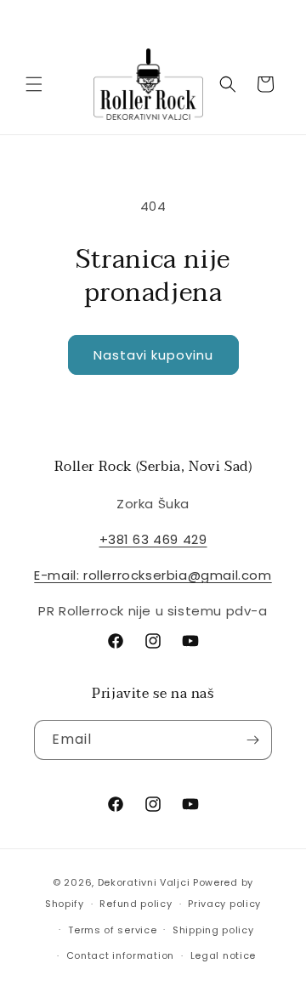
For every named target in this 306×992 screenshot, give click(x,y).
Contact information (120, 955)
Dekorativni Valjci (144, 882)
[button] (34, 84)
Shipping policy (213, 930)
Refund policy (135, 903)
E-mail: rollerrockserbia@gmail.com (152, 575)
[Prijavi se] (252, 740)
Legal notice (223, 955)
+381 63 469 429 (153, 539)
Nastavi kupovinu (153, 355)
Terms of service (112, 930)
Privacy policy (224, 903)
